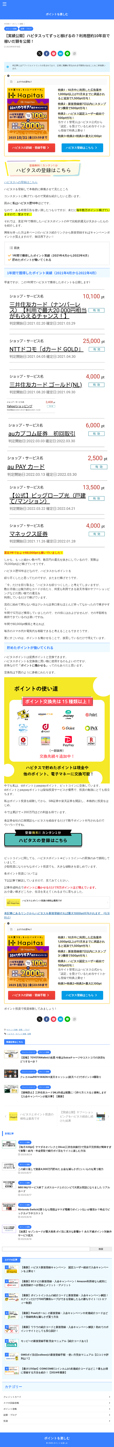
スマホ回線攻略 (11, 1402)
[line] (67, 53)
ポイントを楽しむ (57, 14)
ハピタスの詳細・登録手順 (29, 147)
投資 (5, 1420)
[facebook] (46, 53)
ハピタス (10, 1034)
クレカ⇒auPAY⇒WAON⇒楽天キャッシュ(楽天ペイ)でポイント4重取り (60, 1076)
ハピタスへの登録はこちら (21, 182)
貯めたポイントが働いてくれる (31, 259)
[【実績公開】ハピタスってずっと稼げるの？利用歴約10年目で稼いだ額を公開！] (60, 53)
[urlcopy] (74, 53)
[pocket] (53, 53)
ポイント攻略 (12, 1029)
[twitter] (39, 53)
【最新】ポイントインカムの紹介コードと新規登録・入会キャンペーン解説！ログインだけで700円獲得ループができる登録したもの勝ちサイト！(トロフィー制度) (64, 1299)
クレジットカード (12, 1396)
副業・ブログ (24, 1029)
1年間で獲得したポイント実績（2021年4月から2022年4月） (51, 255)
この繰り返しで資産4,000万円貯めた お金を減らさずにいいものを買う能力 (60, 1169)
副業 (29, 1034)
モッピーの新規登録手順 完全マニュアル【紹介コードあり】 (55, 1341)
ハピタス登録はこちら (80, 147)
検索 (101, 1249)
